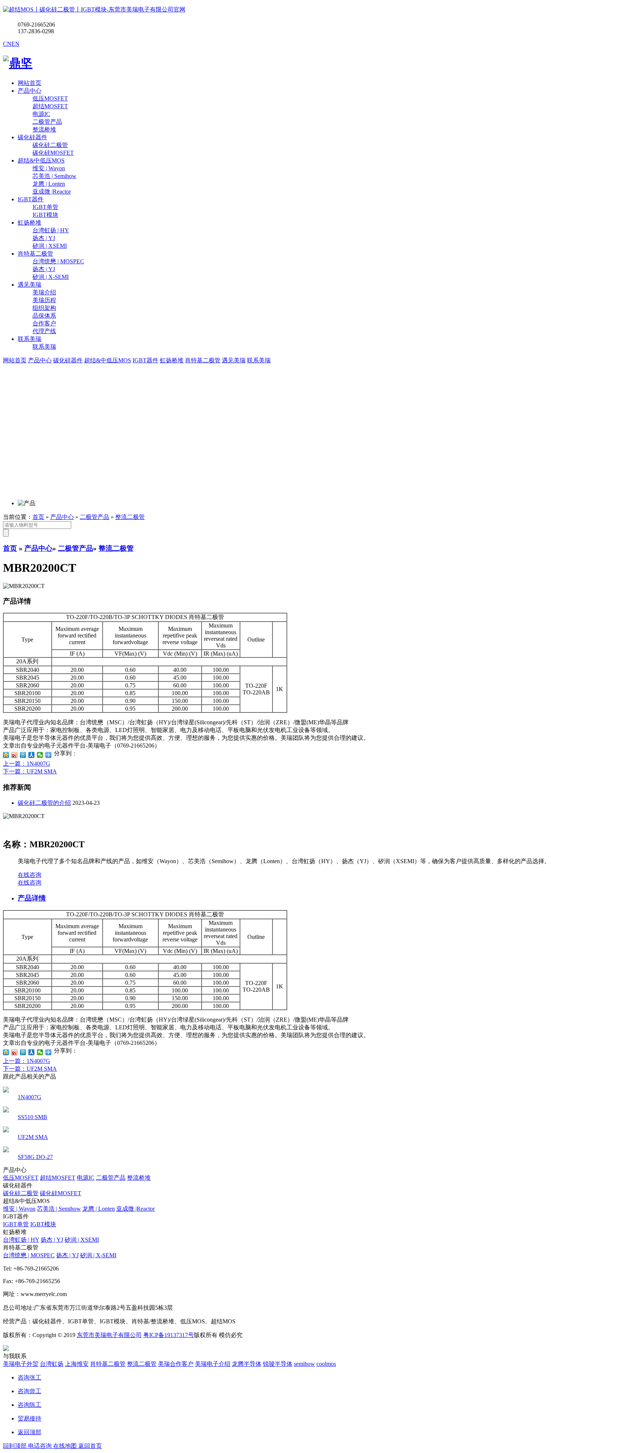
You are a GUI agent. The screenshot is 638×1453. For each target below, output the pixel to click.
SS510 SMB (32, 1117)
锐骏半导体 (277, 1364)
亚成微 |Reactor (135, 1209)
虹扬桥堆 (29, 222)
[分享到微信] (40, 755)
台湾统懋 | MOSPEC (29, 1255)
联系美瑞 (29, 339)
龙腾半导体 (246, 1364)
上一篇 (26, 763)
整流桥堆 (139, 1178)
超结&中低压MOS (41, 160)
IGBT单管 (16, 1224)
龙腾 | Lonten (98, 1209)
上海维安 (77, 1364)
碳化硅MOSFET (60, 1193)
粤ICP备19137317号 (168, 1335)
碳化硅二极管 (20, 1193)
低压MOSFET (20, 1178)
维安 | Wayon (19, 1209)
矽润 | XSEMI (82, 1240)
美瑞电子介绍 (212, 1364)
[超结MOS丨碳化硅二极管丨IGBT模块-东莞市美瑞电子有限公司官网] (94, 9)
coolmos (326, 1364)
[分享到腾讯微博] (23, 755)
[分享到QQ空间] (6, 755)
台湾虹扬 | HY (21, 1240)
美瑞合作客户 (175, 1364)
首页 (38, 517)
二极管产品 (94, 517)
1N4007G (29, 1097)
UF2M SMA (33, 1137)
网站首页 (29, 83)
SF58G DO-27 (35, 1157)
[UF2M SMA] (6, 1130)
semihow (304, 1364)
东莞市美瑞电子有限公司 (109, 1335)
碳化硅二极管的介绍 (44, 803)
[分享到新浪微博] (14, 755)
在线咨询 (29, 875)
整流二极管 (130, 517)
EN (15, 44)
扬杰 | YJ (52, 1240)
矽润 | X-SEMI (98, 1255)
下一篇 (30, 771)
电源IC (86, 1178)
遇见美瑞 (29, 284)
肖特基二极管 (35, 253)
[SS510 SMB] (6, 1110)
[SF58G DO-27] (6, 1150)
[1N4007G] (6, 1090)
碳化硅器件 (32, 137)
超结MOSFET (57, 1178)
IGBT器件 (31, 199)
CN (7, 44)
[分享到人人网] (31, 755)
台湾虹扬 (52, 1364)
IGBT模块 (43, 1224)
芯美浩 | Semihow (59, 1209)
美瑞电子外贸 (20, 1364)
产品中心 (29, 91)
